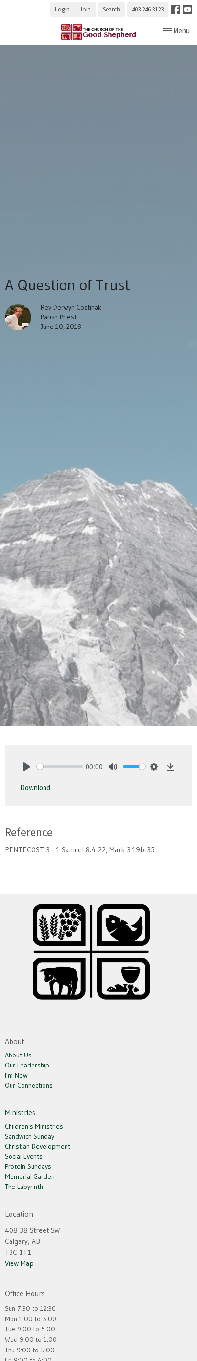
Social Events (24, 1156)
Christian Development (37, 1146)
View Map (19, 1263)
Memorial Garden (30, 1176)
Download (35, 787)
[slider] (60, 766)
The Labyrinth (24, 1186)
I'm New (16, 1075)
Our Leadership (27, 1065)
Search (111, 9)
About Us (18, 1055)
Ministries (20, 1112)
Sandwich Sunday (29, 1136)
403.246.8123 (148, 9)
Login (62, 9)
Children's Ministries (34, 1126)
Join (85, 9)
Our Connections (29, 1085)
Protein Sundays (28, 1166)
